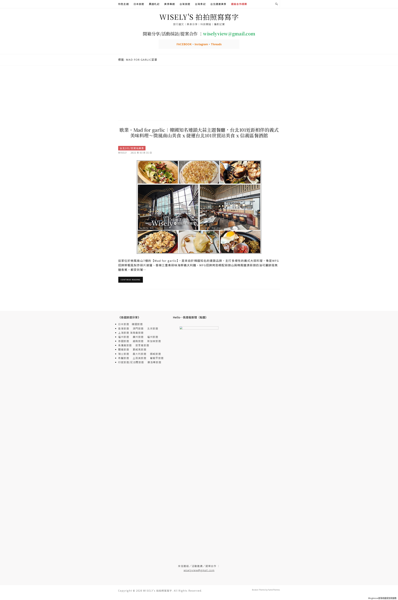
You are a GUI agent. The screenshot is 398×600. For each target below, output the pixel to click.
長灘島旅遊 (125, 345)
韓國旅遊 (137, 324)
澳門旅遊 (138, 328)
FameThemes (274, 589)
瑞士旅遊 (125, 354)
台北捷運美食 (218, 4)
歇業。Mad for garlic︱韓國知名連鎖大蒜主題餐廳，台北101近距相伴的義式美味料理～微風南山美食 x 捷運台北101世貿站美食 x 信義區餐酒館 (198, 132)
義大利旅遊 (139, 354)
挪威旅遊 (155, 354)
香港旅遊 (123, 328)
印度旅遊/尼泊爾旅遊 (132, 362)
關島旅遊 (125, 349)
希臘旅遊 (125, 358)
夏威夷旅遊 (139, 349)
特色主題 (123, 4)
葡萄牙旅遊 (157, 358)
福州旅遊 (125, 337)
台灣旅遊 (185, 4)
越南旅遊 (139, 341)
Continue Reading (131, 279)
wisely (122, 152)
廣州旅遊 (138, 337)
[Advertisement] (199, 92)
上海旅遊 (123, 332)
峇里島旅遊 (142, 345)
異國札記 (154, 4)
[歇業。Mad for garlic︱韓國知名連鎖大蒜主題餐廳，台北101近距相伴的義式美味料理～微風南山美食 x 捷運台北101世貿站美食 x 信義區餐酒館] (199, 206)
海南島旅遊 (137, 332)
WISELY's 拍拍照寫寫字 (199, 17)
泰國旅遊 (125, 341)
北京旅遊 (152, 328)
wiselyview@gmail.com (199, 570)
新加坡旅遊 (154, 341)
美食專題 (169, 4)
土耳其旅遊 (141, 358)
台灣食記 (200, 4)
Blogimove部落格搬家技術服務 (382, 598)
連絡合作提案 (239, 4)
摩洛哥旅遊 (154, 362)
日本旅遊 (139, 4)
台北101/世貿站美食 (132, 148)
